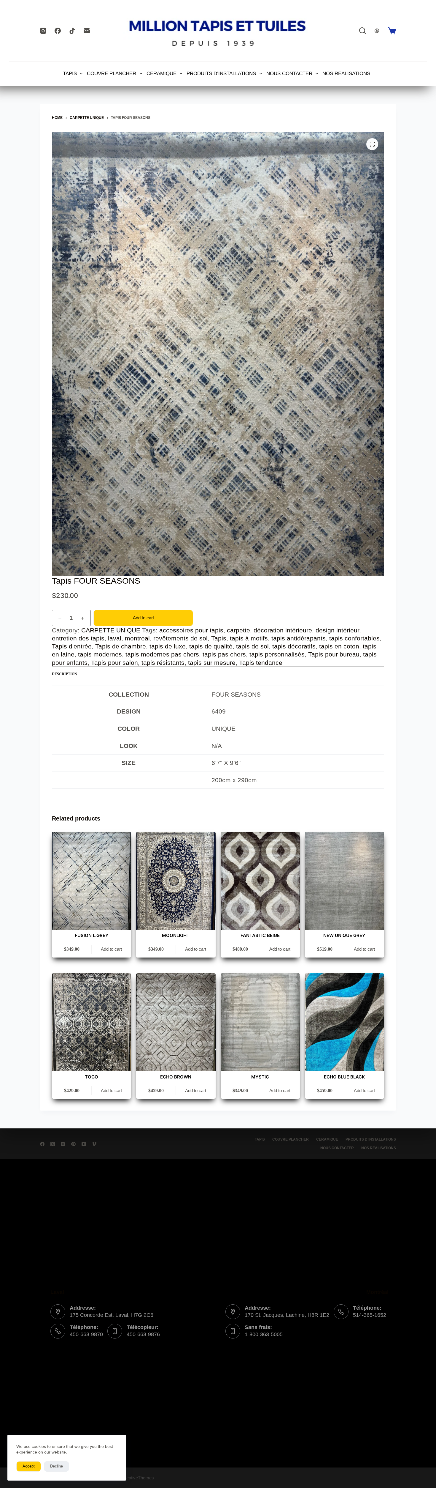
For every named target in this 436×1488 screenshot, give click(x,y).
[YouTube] (84, 1144)
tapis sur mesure (211, 662)
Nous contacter (289, 73)
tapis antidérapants (298, 638)
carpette (238, 630)
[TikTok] (72, 31)
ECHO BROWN (175, 1077)
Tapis (218, 638)
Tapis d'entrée (72, 646)
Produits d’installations (221, 73)
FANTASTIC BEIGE (260, 935)
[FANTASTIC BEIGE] (260, 881)
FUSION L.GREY (92, 935)
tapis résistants (162, 662)
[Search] (362, 30)
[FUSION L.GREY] (91, 881)
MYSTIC (260, 1077)
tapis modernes (100, 654)
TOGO (91, 1077)
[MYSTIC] (260, 1022)
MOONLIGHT (176, 935)
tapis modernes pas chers (162, 654)
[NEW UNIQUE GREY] (344, 881)
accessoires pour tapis (191, 630)
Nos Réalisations (346, 73)
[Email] (87, 31)
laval (114, 638)
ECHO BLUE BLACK (344, 1077)
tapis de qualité (211, 646)
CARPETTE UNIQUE (110, 630)
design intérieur (337, 630)
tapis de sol (252, 646)
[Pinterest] (73, 1144)
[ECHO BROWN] (175, 1022)
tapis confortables (354, 638)
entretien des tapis (78, 638)
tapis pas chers (224, 654)
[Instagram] (43, 31)
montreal (137, 638)
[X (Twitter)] (52, 1144)
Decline (56, 1466)
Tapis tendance (260, 662)
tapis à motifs (249, 638)
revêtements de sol (180, 638)
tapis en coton (339, 646)
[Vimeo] (94, 1144)
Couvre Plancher (111, 73)
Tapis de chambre (120, 646)
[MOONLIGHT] (175, 881)
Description (64, 673)
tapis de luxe (167, 646)
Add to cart (143, 617)
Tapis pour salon (114, 662)
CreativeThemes (138, 1477)
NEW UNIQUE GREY (344, 935)
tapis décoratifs (294, 646)
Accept (29, 1466)
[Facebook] (58, 31)
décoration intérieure (283, 630)
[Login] (377, 31)
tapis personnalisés (277, 654)
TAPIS (70, 73)
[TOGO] (91, 1022)
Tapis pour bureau (333, 654)
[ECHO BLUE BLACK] (344, 1022)
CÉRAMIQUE (161, 73)
